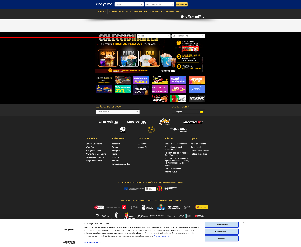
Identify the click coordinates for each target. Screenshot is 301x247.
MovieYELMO (124, 11)
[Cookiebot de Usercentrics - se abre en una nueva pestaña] (69, 242)
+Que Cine (113, 11)
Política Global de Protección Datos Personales (176, 154)
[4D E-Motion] (122, 130)
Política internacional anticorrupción (173, 148)
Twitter (115, 147)
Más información (161, 236)
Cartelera (100, 11)
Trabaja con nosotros (94, 151)
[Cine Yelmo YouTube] (196, 16)
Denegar (221, 238)
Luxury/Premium (155, 11)
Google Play (143, 147)
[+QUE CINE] (178, 130)
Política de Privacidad (200, 151)
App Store (142, 144)
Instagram (116, 151)
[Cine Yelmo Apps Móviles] (203, 16)
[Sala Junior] (164, 122)
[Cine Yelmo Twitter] (185, 16)
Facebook (116, 144)
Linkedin (115, 161)
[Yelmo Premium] (136, 122)
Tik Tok (115, 154)
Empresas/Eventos (173, 11)
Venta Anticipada (140, 11)
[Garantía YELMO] (150, 130)
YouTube (115, 157)
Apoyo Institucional (94, 161)
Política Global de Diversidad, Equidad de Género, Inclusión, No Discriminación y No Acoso (177, 161)
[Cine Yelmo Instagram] (189, 16)
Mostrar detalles (91, 242)
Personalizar (220, 232)
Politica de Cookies (199, 154)
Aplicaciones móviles (121, 164)
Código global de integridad (176, 144)
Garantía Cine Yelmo (94, 144)
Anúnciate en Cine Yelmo (96, 154)
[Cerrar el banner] (244, 222)
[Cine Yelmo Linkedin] (200, 16)
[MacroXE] (192, 122)
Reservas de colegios (95, 157)
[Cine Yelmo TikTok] (192, 16)
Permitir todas (222, 225)
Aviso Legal (196, 147)
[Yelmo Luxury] (108, 122)
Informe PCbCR (171, 172)
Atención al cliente (198, 144)
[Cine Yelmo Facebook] (182, 16)
